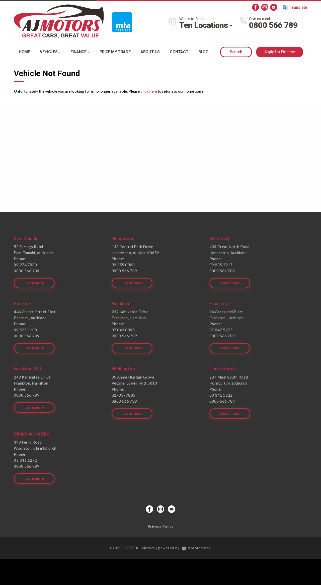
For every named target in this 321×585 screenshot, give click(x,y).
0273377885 (123, 395)
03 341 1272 (25, 460)
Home (24, 51)
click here (148, 91)
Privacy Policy (161, 526)
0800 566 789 (273, 25)
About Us (150, 51)
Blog (203, 51)
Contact (179, 51)
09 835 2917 (221, 264)
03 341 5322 (221, 395)
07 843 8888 (123, 330)
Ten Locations (203, 25)
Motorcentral (200, 548)
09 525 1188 (25, 330)
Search (236, 51)
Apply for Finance (279, 51)
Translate (298, 7)
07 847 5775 (221, 330)
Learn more (34, 283)
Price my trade (115, 51)
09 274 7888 (25, 264)
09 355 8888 (123, 264)
